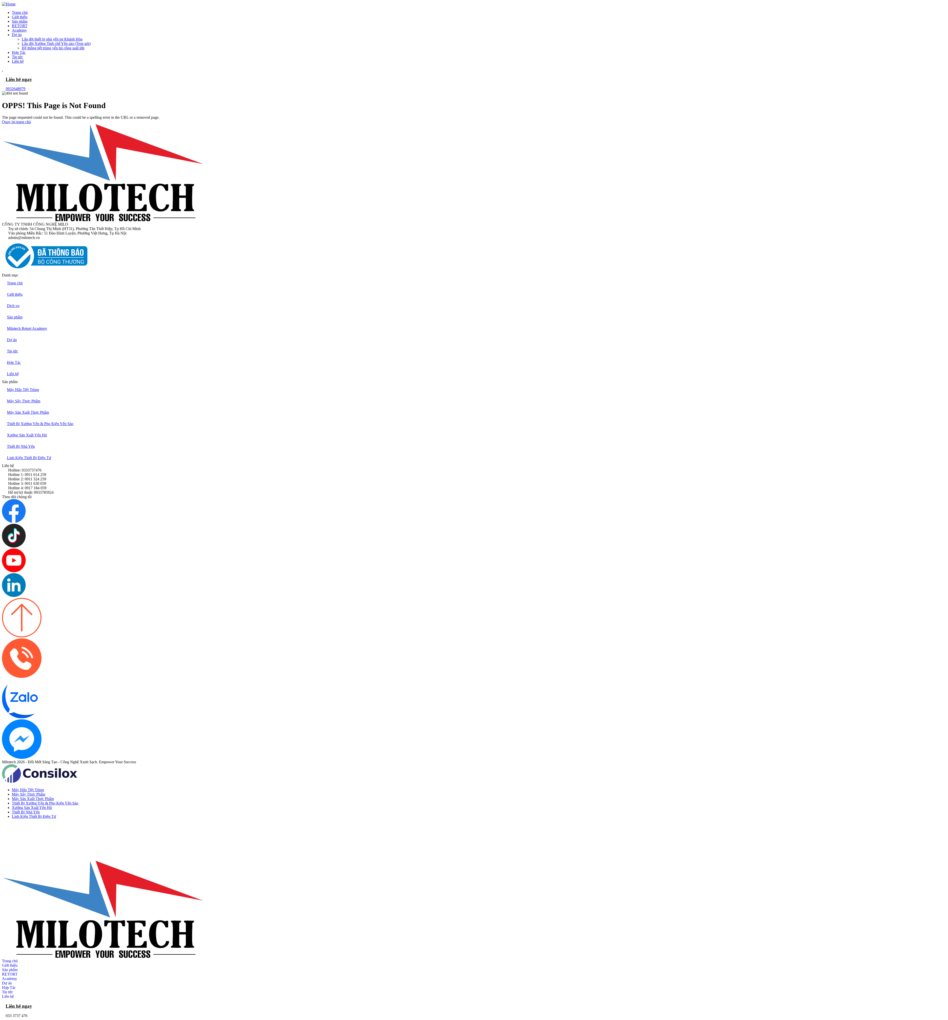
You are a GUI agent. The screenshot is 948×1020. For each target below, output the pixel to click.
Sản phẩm (14, 317)
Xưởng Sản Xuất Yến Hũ (27, 435)
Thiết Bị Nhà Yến (21, 446)
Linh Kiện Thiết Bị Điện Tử (29, 458)
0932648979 (15, 89)
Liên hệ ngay (19, 79)
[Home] (9, 4)
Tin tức (12, 351)
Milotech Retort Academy (27, 328)
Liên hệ (13, 374)
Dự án (12, 340)
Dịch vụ (13, 306)
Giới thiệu (14, 294)
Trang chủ (15, 283)
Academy (9, 979)
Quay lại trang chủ (16, 122)
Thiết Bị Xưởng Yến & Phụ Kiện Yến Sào (40, 424)
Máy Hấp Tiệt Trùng (23, 390)
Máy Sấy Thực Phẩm (23, 401)
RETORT (10, 974)
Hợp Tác (14, 362)
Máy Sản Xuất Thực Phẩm (28, 412)
